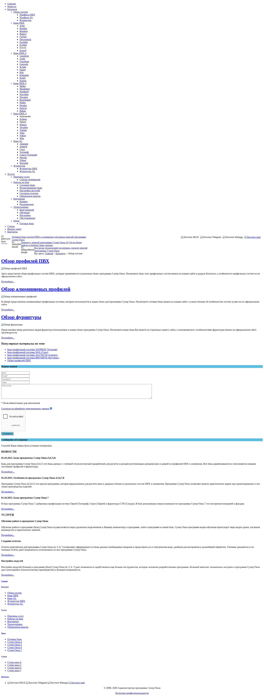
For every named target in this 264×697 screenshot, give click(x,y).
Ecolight (24, 42)
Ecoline (23, 45)
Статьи (11, 226)
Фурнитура (25, 20)
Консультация (27, 210)
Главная (11, 3)
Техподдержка (20, 207)
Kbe (22, 72)
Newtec (23, 157)
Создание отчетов (29, 193)
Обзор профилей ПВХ (25, 261)
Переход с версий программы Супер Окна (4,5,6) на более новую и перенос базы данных (51, 244)
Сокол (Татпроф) (28, 155)
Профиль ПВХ (27, 14)
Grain (22, 58)
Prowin (23, 108)
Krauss (23, 80)
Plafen (23, 102)
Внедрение (19, 199)
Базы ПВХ (18, 23)
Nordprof (24, 91)
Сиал (22, 149)
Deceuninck (25, 39)
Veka (22, 133)
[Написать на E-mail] (252, 237)
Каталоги (12, 9)
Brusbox (24, 31)
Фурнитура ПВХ (28, 168)
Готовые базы (27, 223)
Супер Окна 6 (14, 647)
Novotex (24, 97)
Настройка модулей (30, 190)
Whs (22, 138)
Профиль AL (26, 17)
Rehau (23, 111)
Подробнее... (8, 281)
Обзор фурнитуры (21, 317)
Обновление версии (30, 196)
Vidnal (23, 160)
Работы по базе (21, 182)
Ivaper (23, 69)
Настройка (25, 215)
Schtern (23, 119)
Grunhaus (24, 61)
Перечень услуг (21, 177)
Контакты (12, 232)
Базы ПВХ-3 (19, 83)
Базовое (24, 201)
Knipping (24, 75)
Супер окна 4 (14, 662)
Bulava (23, 34)
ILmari (23, 67)
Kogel (23, 78)
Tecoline (24, 127)
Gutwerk (24, 64)
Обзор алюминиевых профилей (35, 289)
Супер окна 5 (14, 665)
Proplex (23, 105)
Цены (16, 221)
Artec (22, 25)
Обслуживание (27, 218)
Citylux (23, 36)
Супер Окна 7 (14, 650)
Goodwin (24, 56)
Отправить (7, 433)
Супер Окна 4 (14, 642)
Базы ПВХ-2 (19, 53)
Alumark (24, 144)
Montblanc (25, 89)
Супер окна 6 (14, 667)
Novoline (24, 94)
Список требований (30, 179)
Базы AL (17, 141)
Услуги (11, 174)
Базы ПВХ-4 (19, 113)
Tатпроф (24, 152)
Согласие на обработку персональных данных (25, 408)
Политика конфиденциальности (132, 693)
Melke (23, 86)
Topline (23, 130)
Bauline (23, 28)
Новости (11, 6)
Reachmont (25, 100)
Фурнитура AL (27, 171)
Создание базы (27, 185)
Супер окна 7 (14, 670)
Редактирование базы (31, 188)
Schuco (23, 124)
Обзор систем (20, 12)
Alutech (23, 146)
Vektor (23, 135)
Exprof (23, 50)
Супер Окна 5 (14, 644)
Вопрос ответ (14, 229)
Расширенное (27, 204)
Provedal (24, 163)
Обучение (25, 212)
